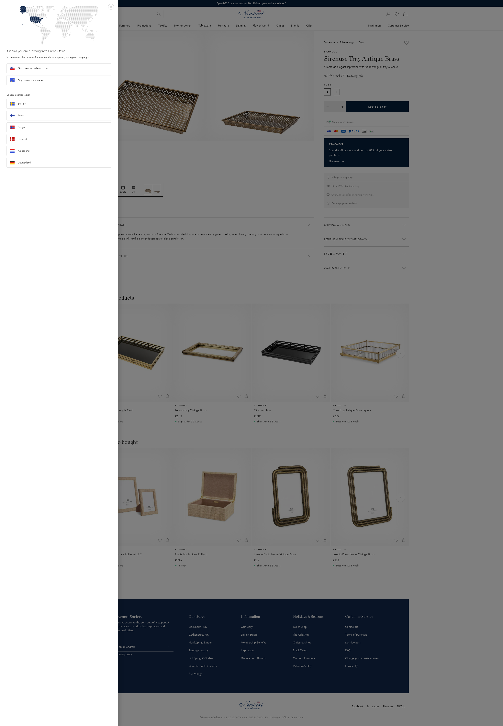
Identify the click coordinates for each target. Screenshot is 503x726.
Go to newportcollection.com (33, 68)
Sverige (22, 103)
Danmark (22, 139)
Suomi (21, 115)
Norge (21, 127)
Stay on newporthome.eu (30, 80)
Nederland (23, 150)
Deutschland (24, 162)
